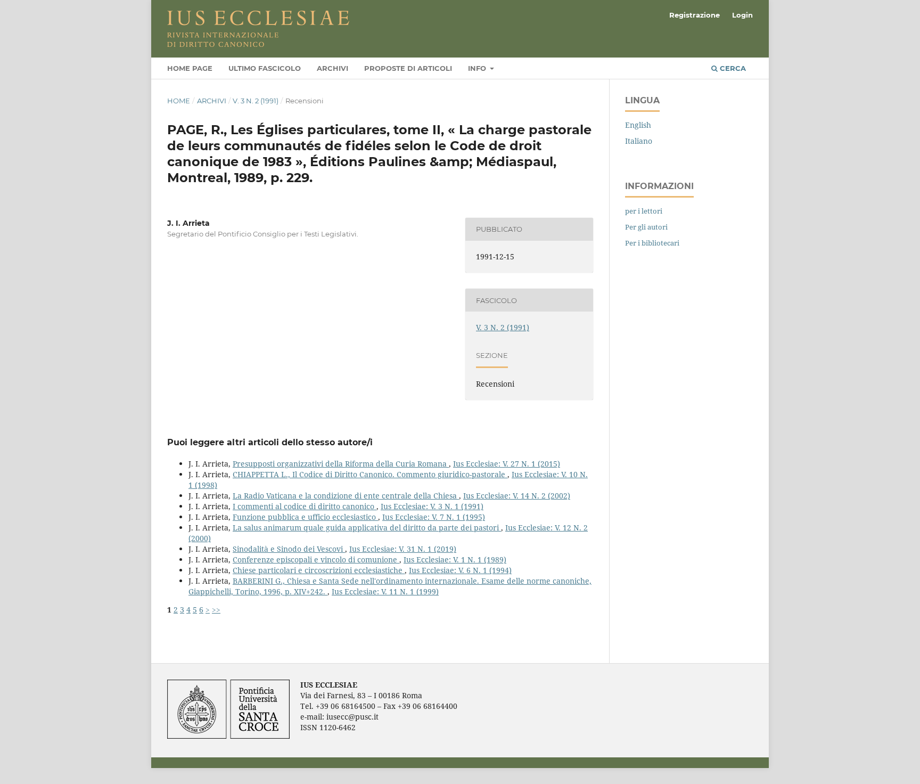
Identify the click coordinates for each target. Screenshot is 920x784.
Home (178, 100)
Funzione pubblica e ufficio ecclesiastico (305, 517)
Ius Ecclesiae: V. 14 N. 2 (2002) (516, 496)
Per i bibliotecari (652, 243)
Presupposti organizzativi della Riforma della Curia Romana (341, 464)
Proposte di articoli (408, 68)
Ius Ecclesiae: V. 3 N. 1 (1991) (432, 506)
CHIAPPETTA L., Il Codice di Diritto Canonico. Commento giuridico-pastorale (370, 474)
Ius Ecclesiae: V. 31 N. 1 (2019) (402, 549)
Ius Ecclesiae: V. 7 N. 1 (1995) (433, 517)
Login (742, 15)
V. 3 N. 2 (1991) (255, 100)
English (638, 125)
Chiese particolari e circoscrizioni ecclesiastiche (319, 570)
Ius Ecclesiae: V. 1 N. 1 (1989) (455, 559)
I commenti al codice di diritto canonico (304, 506)
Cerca (732, 68)
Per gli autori (646, 227)
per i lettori (643, 211)
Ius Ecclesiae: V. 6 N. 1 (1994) (460, 570)
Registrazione (694, 15)
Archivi (332, 68)
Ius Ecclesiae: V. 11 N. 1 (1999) (385, 591)
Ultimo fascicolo (264, 68)
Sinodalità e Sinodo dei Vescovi (289, 549)
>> (216, 610)
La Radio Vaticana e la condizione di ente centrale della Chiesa (346, 496)
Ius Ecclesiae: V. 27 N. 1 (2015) (506, 464)
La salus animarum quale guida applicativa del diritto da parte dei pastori (367, 527)
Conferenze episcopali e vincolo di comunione (316, 559)
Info (478, 68)
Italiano (638, 141)
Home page (189, 68)
